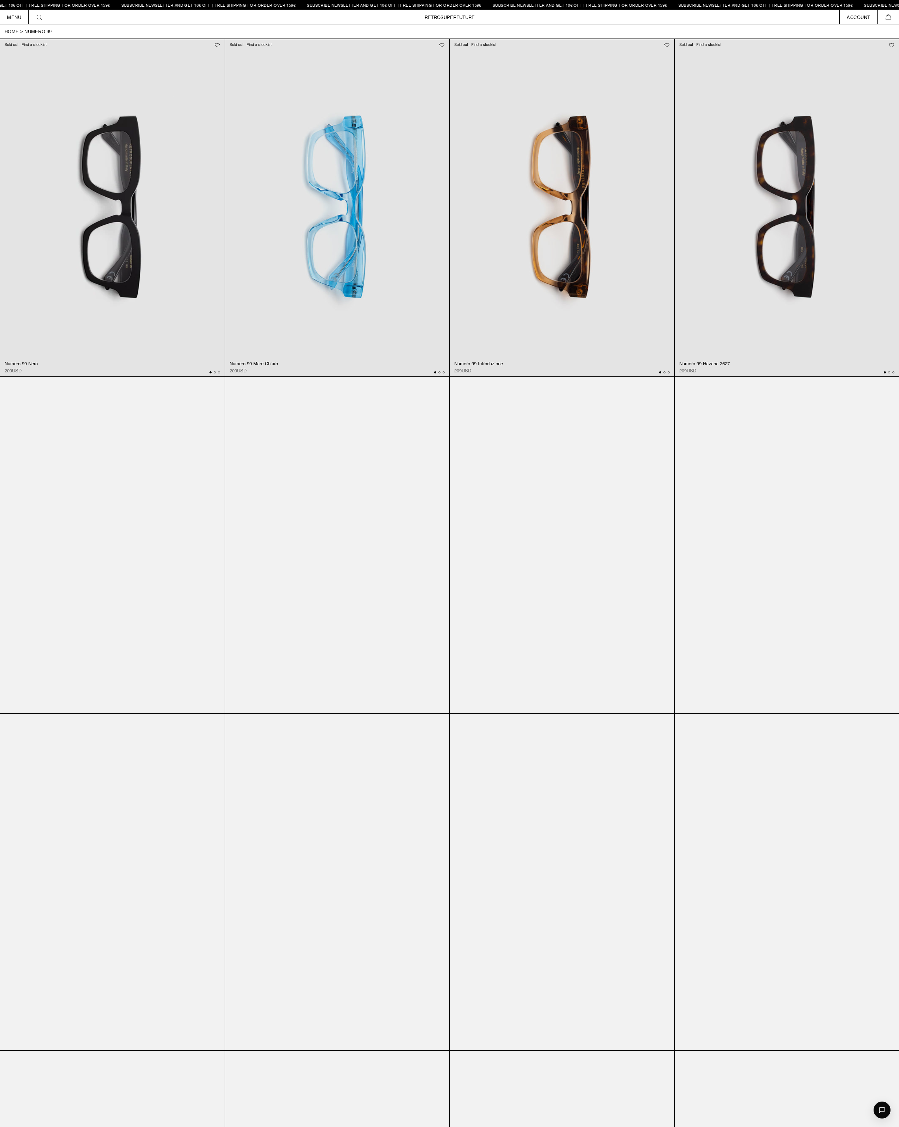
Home (12, 31)
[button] (888, 17)
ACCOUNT (858, 17)
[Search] (39, 17)
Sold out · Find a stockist (26, 44)
